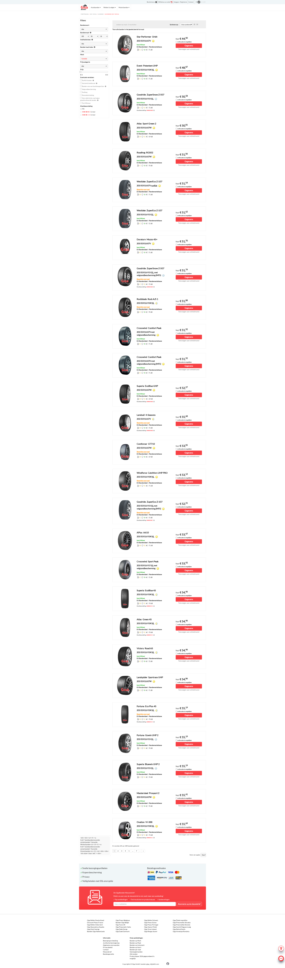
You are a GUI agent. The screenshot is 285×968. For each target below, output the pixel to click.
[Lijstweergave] (194, 24)
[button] (281, 948)
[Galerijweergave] (197, 24)
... (132, 851)
